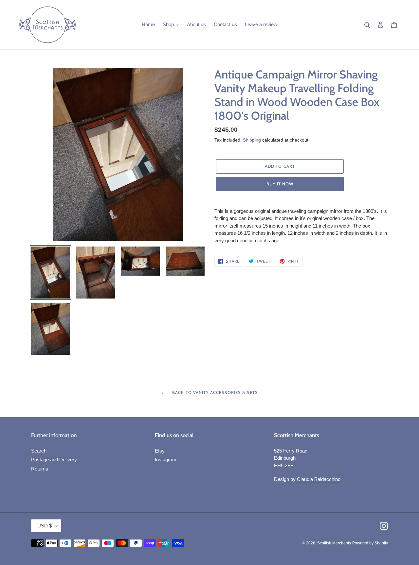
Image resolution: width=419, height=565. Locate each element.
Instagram (165, 459)
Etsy (160, 451)
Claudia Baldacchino (318, 479)
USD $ (44, 525)
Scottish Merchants (334, 543)
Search (38, 451)
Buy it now (279, 183)
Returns (39, 468)
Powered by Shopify (370, 543)
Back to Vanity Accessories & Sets (214, 392)
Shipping (252, 140)
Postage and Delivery (54, 459)
